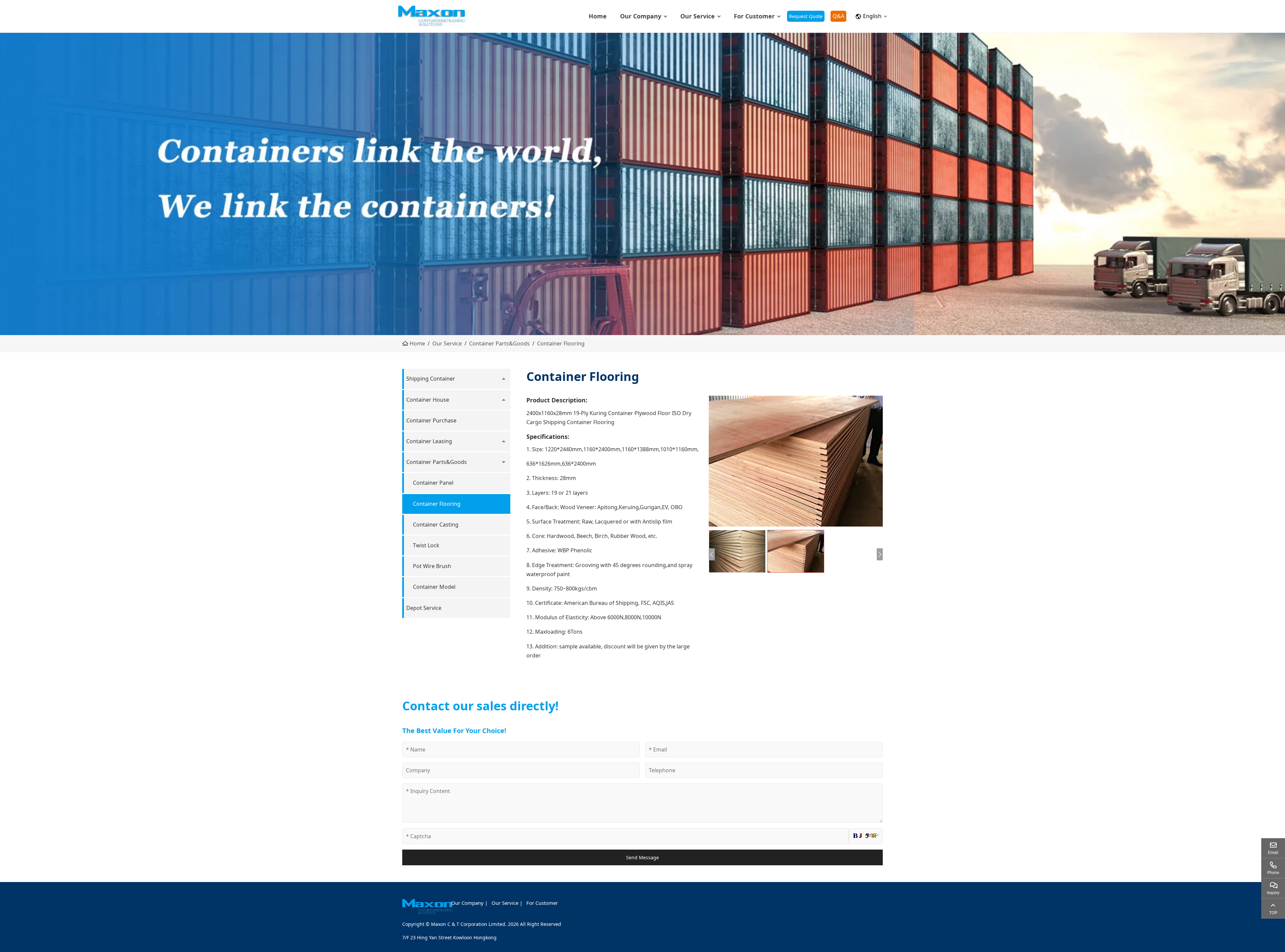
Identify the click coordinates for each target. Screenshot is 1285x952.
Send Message (642, 857)
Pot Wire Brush (432, 566)
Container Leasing (429, 441)
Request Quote (806, 16)
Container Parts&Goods (499, 343)
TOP (1273, 912)
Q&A (838, 16)
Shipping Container (430, 378)
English (872, 16)
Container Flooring (561, 343)
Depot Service (423, 608)
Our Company (640, 16)
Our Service (697, 16)
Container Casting (435, 524)
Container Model (434, 586)
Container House (427, 399)
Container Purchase (431, 420)
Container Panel (433, 482)
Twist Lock (426, 545)
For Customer (754, 16)
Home (598, 16)
